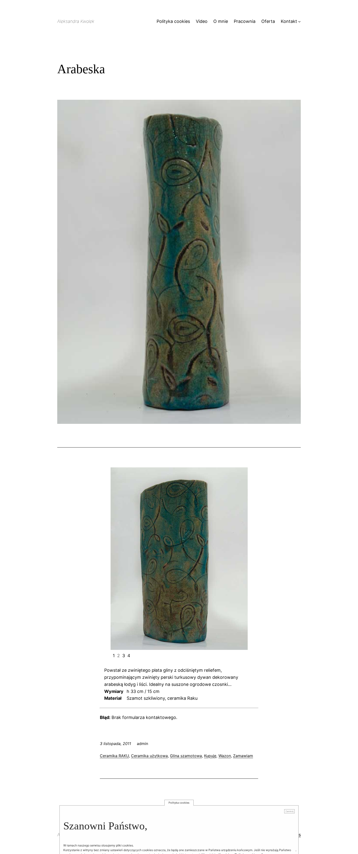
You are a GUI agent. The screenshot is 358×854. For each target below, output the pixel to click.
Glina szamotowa (186, 755)
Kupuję (210, 755)
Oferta (268, 21)
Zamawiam (243, 755)
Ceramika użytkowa (149, 755)
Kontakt (289, 21)
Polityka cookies (173, 21)
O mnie (220, 21)
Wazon (224, 755)
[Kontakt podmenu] (299, 21)
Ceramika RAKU (114, 755)
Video (201, 21)
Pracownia (244, 21)
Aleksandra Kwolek (75, 21)
